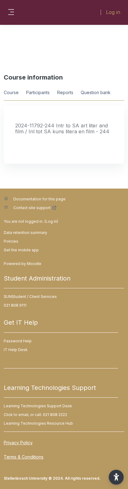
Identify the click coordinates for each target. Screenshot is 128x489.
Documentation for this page (39, 199)
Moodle (34, 263)
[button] (116, 477)
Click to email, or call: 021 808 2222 (35, 414)
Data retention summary (25, 232)
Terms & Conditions (23, 456)
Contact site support (32, 207)
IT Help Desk (16, 349)
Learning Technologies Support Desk (38, 406)
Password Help (18, 341)
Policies (11, 241)
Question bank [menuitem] (96, 92)
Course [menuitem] (11, 92)
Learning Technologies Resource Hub (38, 423)
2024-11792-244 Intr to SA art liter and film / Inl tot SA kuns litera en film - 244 (62, 128)
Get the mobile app (21, 250)
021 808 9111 (15, 305)
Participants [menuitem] (38, 92)
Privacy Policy (18, 442)
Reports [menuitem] (65, 92)
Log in (113, 12)
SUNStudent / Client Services (30, 296)
